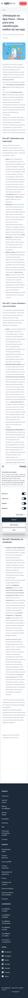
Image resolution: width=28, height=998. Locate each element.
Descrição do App (18, 204)
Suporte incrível (4, 801)
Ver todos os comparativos (6, 941)
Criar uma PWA (6, 862)
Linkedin (7, 968)
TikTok (7, 976)
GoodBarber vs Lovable (6, 935)
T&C (3, 827)
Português (15, 991)
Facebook (8, 952)
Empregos (5, 819)
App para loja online (6, 850)
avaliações (20, 432)
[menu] (2, 3)
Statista (15, 64)
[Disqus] (14, 760)
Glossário (5, 899)
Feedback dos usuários (6, 883)
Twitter (7, 960)
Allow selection (14, 525)
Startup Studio (4, 814)
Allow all (14, 519)
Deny (14, 530)
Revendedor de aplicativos (7, 873)
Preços (4, 878)
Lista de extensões (5, 867)
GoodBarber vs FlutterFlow (6, 922)
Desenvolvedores (7, 888)
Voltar (4, 10)
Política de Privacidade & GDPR (6, 833)
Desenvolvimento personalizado (7, 894)
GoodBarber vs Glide (6, 928)
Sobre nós (5, 796)
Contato (4, 839)
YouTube (7, 964)
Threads (7, 972)
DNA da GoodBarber (6, 807)
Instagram (8, 956)
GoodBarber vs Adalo (6, 910)
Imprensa (5, 823)
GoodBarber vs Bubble (6, 916)
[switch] (24, 498)
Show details (19, 514)
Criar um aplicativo (5, 856)
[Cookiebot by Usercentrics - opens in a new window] (19, 467)
